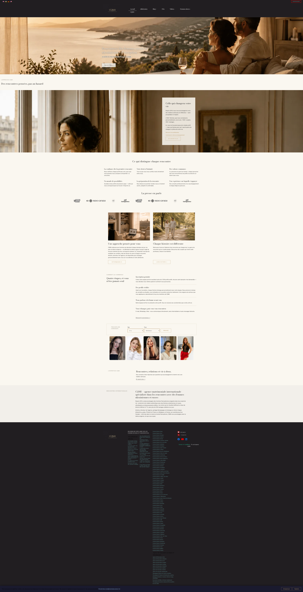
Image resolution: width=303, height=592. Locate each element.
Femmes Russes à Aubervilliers (159, 460)
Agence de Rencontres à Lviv (159, 560)
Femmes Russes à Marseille (158, 509)
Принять (296, 589)
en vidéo (143, 412)
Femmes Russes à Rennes (158, 487)
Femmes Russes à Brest (157, 491)
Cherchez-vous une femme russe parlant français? (145, 459)
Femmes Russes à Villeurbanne (159, 496)
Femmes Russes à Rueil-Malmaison (160, 458)
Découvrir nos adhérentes (172, 132)
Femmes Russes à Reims (158, 521)
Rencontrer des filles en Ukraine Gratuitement (162, 580)
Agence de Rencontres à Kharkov (160, 558)
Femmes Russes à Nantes (158, 523)
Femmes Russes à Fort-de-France (160, 456)
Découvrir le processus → (143, 317)
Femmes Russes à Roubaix (158, 528)
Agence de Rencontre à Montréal (159, 566)
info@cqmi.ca (183, 432)
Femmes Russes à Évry (157, 433)
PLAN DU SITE (156, 583)
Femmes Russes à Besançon (158, 485)
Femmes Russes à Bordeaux (158, 541)
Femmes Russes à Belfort (158, 548)
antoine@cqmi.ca (117, 262)
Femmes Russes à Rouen (158, 539)
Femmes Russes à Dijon (158, 507)
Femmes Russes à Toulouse (158, 510)
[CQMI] (112, 10)
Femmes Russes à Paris (157, 431)
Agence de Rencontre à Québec (159, 567)
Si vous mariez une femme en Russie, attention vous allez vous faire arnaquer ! (145, 465)
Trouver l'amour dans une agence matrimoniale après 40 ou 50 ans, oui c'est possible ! (133, 457)
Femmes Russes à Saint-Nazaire (159, 447)
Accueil (132, 9)
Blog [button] (154, 9)
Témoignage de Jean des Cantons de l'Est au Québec (163, 581)
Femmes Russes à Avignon (158, 480)
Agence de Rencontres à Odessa (159, 564)
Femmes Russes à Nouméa (158, 527)
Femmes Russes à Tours (158, 492)
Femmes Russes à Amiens (158, 489)
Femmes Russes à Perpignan (159, 467)
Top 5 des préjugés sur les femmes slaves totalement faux (145, 437)
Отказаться (286, 589)
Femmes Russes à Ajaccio (158, 436)
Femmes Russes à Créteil (158, 478)
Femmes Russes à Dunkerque (159, 462)
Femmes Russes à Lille (157, 519)
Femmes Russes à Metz (157, 483)
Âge (129, 327)
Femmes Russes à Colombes (159, 469)
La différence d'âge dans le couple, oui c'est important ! (145, 462)
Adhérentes (143, 9)
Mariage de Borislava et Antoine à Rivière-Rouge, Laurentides (163, 577)
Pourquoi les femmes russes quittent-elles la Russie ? (144, 441)
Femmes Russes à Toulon (158, 550)
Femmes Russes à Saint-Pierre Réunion (161, 473)
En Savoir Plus (173, 138)
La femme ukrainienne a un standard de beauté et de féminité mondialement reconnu (145, 445)
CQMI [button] (132, 12)
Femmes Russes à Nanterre (158, 532)
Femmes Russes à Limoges (158, 545)
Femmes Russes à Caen (157, 546)
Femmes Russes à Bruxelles (158, 503)
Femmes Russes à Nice (157, 512)
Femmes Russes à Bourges (158, 435)
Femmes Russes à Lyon (157, 505)
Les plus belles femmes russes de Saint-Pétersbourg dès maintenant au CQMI (144, 450)
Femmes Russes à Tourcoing (159, 530)
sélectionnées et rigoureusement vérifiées (146, 405)
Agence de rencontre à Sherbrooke (160, 571)
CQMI (144, 401)
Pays (145, 327)
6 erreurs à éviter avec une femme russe (145, 456)
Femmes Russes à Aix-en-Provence (160, 494)
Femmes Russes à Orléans (158, 482)
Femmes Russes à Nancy (158, 537)
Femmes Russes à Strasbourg (159, 543)
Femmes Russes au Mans (158, 501)
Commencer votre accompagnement (175, 135)
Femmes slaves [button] (185, 9)
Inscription (108, 65)
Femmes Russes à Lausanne (158, 464)
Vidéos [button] (172, 9)
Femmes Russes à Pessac (158, 438)
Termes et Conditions (184, 444)
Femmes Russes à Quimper (158, 444)
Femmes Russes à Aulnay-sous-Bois (160, 476)
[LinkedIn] (186, 439)
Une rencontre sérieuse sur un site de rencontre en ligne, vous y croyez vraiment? (132, 442)
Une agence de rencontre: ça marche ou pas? (133, 461)
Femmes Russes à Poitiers (158, 465)
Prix (163, 9)
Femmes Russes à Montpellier (159, 525)
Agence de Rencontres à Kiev (159, 557)
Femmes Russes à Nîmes (158, 500)
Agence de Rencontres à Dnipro (159, 562)
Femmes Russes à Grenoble (158, 514)
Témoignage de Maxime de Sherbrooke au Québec (163, 575)
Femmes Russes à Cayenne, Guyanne (160, 440)
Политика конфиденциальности (109, 589)
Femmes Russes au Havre (158, 516)
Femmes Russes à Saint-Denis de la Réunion (162, 498)
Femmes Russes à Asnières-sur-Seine (161, 471)
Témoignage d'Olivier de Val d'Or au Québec (162, 573)
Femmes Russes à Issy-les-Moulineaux (161, 451)
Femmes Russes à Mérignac (158, 446)
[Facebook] (179, 439)
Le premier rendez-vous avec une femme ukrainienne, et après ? (132, 447)
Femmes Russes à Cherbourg (159, 455)
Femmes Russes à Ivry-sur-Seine (160, 442)
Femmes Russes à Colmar (158, 449)
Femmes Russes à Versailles (158, 474)
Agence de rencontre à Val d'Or (159, 569)
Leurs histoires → (161, 262)
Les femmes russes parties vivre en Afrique (145, 454)
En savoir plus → (140, 379)
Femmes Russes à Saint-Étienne (159, 518)
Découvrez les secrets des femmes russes (133, 450)
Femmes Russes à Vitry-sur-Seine (160, 536)
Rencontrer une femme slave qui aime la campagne (133, 463)
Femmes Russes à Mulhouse (158, 534)
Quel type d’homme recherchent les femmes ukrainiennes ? (132, 453)
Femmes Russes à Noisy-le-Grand (160, 453)
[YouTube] (182, 439)
